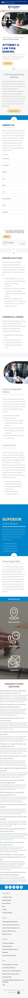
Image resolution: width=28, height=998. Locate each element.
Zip (3, 192)
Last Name (5, 165)
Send (7, 236)
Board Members (6, 900)
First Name (5, 158)
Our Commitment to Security (10, 964)
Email (4, 205)
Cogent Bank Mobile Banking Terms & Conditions (12, 981)
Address (4, 172)
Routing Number (6, 977)
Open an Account (14, 111)
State (4, 185)
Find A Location (14, 622)
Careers (4, 909)
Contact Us (8, 63)
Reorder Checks (6, 934)
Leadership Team (7, 897)
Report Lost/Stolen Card (9, 931)
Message (5, 212)
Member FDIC (17, 990)
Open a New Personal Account (10, 928)
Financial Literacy (7, 946)
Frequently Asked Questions (10, 921)
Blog (3, 906)
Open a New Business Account (10, 924)
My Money (5, 952)
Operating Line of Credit (11, 335)
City (3, 178)
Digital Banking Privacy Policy (10, 974)
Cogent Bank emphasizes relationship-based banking (13, 833)
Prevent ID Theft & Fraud (9, 955)
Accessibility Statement (8, 967)
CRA (3, 985)
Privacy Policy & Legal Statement (11, 970)
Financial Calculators (8, 943)
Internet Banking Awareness (10, 949)
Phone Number (7, 198)
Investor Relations (7, 912)
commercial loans (15, 323)
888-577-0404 (14, 646)
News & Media (6, 903)
